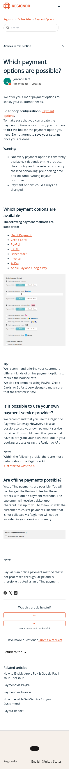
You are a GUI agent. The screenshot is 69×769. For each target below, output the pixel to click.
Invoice (16, 259)
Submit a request (50, 640)
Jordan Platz (21, 79)
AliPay (15, 263)
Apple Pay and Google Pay (29, 268)
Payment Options (44, 19)
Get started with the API (20, 466)
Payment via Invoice (17, 692)
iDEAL (15, 249)
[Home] (16, 6)
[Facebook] (5, 593)
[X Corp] (10, 593)
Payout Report (13, 711)
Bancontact (19, 254)
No (34, 623)
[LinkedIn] (15, 593)
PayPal (16, 244)
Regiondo (8, 19)
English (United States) (47, 761)
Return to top (13, 652)
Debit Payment (21, 235)
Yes (34, 615)
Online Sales (24, 19)
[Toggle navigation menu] (59, 6)
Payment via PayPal (16, 685)
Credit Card (19, 240)
